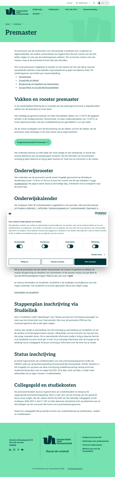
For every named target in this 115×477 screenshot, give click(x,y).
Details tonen (97, 255)
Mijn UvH (104, 3)
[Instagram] (14, 449)
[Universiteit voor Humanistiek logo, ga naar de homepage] (17, 11)
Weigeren (24, 262)
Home (7, 24)
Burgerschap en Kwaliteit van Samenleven (39, 84)
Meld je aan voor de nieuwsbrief (91, 449)
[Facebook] (18, 449)
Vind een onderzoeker (92, 445)
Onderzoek (54, 9)
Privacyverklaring (75, 468)
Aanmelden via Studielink (26, 292)
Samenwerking (90, 9)
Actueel (36, 13)
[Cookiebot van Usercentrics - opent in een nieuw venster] (96, 213)
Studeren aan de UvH (92, 437)
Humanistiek (25, 76)
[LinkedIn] (10, 449)
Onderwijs (37, 9)
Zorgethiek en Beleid (29, 80)
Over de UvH (70, 9)
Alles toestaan (90, 262)
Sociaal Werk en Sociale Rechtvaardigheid (39, 87)
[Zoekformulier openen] (94, 3)
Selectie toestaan (57, 262)
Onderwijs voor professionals (96, 441)
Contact (70, 3)
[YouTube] (22, 449)
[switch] (45, 246)
